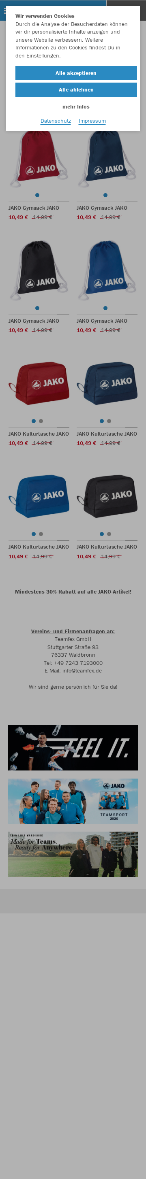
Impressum (92, 120)
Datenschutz (56, 120)
